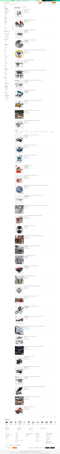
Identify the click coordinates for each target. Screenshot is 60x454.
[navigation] (9, 212)
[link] (59, 447)
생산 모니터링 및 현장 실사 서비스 (19, 440)
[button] (38, 2)
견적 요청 (27, 436)
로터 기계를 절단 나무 (19, 427)
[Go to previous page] (41, 417)
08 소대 (30, 429)
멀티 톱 (20, 133)
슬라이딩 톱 (6, 427)
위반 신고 (37, 441)
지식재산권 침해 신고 (38, 440)
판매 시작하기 (47, 436)
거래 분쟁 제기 (37, 437)
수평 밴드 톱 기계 (19, 429)
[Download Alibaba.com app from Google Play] (52, 447)
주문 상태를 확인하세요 (48, 437)
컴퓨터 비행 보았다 (7, 428)
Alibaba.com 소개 (7, 433)
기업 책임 (6, 437)
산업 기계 (18, 6)
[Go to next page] (53, 417)
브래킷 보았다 (16, 133)
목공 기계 (21, 6)
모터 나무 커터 (7, 429)
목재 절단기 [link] (24, 6)
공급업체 (29, 12)
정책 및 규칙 (16, 441)
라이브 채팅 (37, 436)
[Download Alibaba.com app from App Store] (47, 447)
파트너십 (47, 440)
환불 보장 (16, 436)
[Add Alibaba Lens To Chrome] (14, 447)
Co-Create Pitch (7, 436)
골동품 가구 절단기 (43, 428)
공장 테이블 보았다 (19, 428)
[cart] (46, 2)
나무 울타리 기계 (31, 427)
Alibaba (15, 6)
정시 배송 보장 (17, 437)
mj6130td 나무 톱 (43, 427)
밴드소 (41, 429)
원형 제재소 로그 (31, 428)
